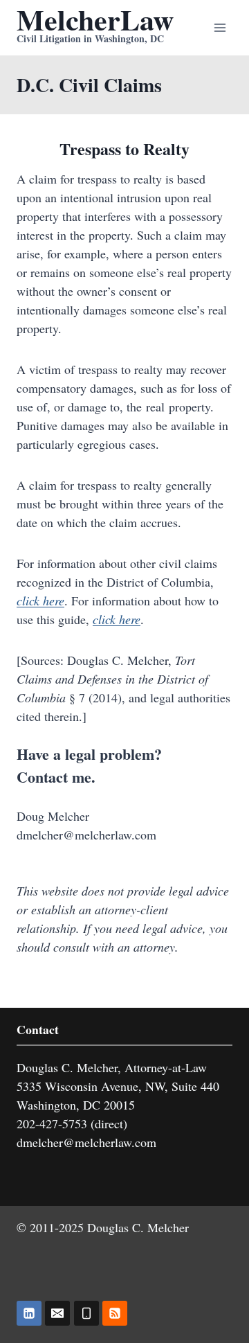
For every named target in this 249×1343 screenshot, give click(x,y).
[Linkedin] (29, 1313)
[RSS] (114, 1313)
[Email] (57, 1313)
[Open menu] (219, 27)
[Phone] (86, 1313)
